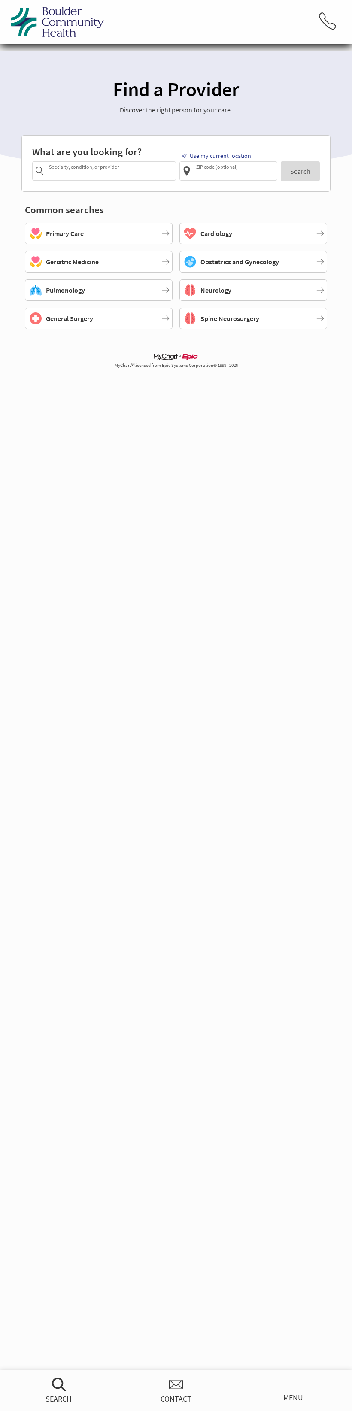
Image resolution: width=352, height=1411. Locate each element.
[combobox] (111, 170)
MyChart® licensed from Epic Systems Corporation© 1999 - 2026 (176, 365)
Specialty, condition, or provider (84, 167)
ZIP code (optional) (217, 167)
